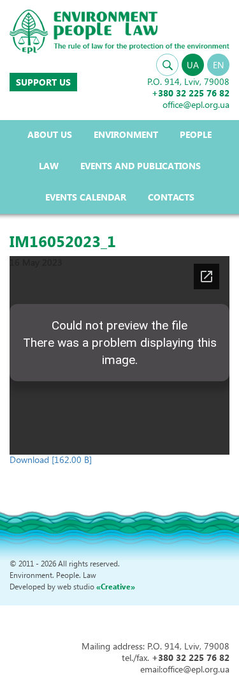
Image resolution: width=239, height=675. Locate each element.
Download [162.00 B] (51, 459)
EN (218, 65)
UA (193, 65)
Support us (43, 82)
